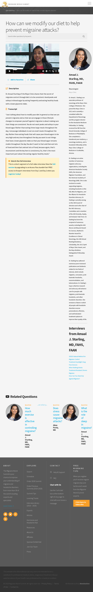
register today (14, 174)
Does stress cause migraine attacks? (58, 414)
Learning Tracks (32, 498)
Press (29, 551)
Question (28, 405)
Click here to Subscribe (81, 503)
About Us (30, 532)
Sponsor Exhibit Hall (34, 542)
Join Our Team (32, 547)
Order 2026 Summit (34, 481)
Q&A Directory (10, 10)
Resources (31, 527)
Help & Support (59, 472)
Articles (29, 515)
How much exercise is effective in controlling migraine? (31, 419)
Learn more (7, 506)
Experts (29, 510)
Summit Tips (31, 493)
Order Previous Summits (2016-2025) (34, 487)
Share (32, 80)
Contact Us (14, 587)
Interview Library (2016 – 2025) (33, 504)
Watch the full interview (21, 161)
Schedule (30, 476)
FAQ (54, 478)
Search (29, 472)
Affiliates (30, 537)
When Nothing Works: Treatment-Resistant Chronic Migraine (78, 370)
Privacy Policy (47, 583)
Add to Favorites (16, 80)
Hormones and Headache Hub (32, 521)
